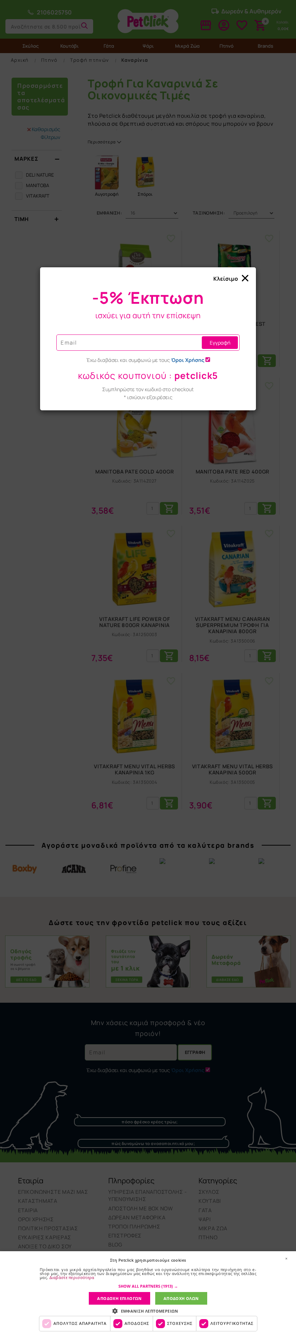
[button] (148, 1286)
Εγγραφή (220, 342)
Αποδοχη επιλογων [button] (119, 1298)
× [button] (286, 1258)
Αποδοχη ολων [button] (181, 1298)
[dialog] (148, 1293)
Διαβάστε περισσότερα (72, 1277)
